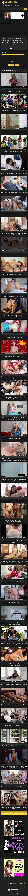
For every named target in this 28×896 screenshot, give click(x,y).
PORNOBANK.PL (21, 883)
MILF (12, 64)
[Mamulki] (11, 3)
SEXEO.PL (23, 876)
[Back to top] (23, 892)
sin (17, 64)
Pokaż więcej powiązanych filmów (14, 813)
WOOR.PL (18, 880)
